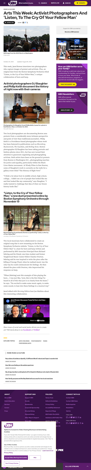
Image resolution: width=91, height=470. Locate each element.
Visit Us (68, 411)
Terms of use (49, 398)
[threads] (76, 417)
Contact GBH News (72, 401)
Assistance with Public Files (54, 417)
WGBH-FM (57, 426)
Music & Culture (9, 9)
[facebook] (78, 417)
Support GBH (29, 398)
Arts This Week (24, 341)
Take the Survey (66, 84)
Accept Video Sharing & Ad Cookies (16, 457)
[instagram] (67, 417)
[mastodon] (76, 423)
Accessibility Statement (53, 407)
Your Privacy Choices (11, 463)
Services (7, 404)
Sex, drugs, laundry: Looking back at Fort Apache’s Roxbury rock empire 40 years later (32, 372)
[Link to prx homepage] (59, 450)
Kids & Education (9, 401)
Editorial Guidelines (51, 401)
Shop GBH (28, 421)
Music (45, 341)
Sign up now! (65, 110)
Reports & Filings (51, 411)
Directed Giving (30, 411)
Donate (82, 3)
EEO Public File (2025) (52, 414)
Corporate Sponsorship (32, 407)
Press (6, 411)
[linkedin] (80, 417)
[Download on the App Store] (72, 57)
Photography (36, 341)
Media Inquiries (70, 404)
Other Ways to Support (32, 417)
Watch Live (55, 3)
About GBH (7, 398)
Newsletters (69, 407)
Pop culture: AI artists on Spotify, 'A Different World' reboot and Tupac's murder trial (31, 358)
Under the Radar (10, 361)
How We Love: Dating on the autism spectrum (19, 365)
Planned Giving (29, 414)
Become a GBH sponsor (72, 32)
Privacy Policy (50, 404)
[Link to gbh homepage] (12, 3)
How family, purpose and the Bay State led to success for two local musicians (29, 378)
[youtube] (71, 417)
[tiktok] (69, 417)
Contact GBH (70, 398)
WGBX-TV (57, 422)
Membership (29, 404)
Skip (35, 457)
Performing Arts (25, 343)
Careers (6, 407)
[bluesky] (74, 417)
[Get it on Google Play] (81, 57)
